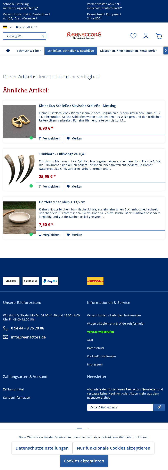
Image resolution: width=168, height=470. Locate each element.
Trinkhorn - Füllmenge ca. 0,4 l (62, 154)
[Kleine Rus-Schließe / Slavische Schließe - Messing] (19, 121)
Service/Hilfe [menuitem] (26, 27)
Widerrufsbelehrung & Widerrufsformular (116, 323)
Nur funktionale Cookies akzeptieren (113, 448)
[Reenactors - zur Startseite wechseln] (84, 35)
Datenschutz (95, 348)
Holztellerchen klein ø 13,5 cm (62, 202)
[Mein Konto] (146, 36)
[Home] (8, 51)
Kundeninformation (16, 397)
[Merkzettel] (133, 36)
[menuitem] (34, 36)
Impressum (95, 364)
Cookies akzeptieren (84, 461)
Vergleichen (51, 138)
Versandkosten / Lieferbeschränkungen (114, 315)
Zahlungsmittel (13, 389)
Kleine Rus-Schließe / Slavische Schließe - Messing (77, 105)
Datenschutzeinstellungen (42, 448)
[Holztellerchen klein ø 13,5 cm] (19, 218)
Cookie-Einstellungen (101, 356)
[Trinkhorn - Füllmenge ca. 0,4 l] (19, 170)
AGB (90, 340)
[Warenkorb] (158, 36)
